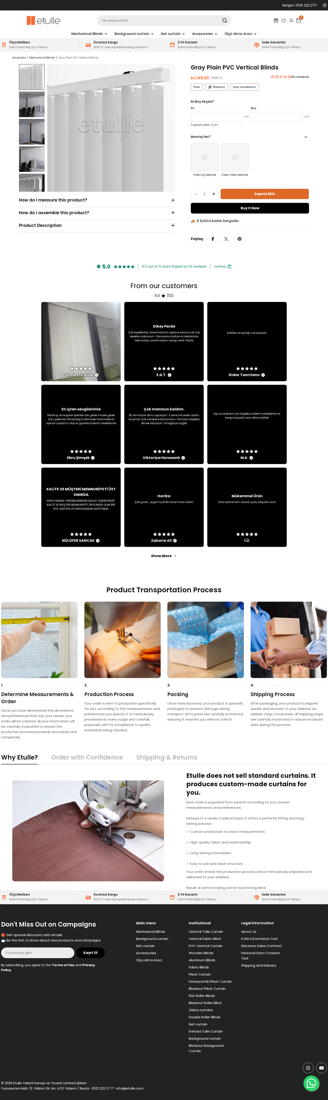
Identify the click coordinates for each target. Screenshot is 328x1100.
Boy (253, 108)
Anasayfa (19, 57)
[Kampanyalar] (276, 20)
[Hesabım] (291, 20)
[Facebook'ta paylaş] (213, 239)
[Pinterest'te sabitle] (239, 239)
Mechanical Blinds (42, 57)
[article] (81, 341)
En (192, 108)
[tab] (19, 758)
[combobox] (164, 20)
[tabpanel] (164, 831)
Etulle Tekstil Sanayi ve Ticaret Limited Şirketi (49, 1083)
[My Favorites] (283, 20)
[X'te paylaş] (226, 239)
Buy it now (250, 208)
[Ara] (224, 20)
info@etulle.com (129, 1088)
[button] (281, 76)
